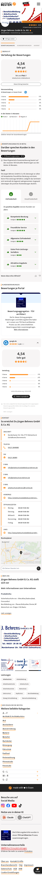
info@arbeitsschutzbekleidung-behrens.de (23, 468)
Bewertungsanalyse (8, 45)
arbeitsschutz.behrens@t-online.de (20, 488)
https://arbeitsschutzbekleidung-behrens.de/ (23, 498)
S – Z (20, 779)
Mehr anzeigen (7, 412)
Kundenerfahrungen (24, 45)
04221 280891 (12, 458)
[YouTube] (14, 805)
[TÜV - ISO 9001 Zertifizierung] (6, 835)
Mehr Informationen (21, 330)
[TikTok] (20, 805)
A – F (20, 713)
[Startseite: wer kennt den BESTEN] (8, 4)
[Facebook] (8, 805)
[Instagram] (3, 805)
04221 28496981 (13, 448)
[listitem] (13, 716)
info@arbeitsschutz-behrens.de (19, 478)
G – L (20, 771)
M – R (20, 775)
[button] (38, 870)
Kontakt (37, 45)
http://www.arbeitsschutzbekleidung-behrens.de (23, 533)
